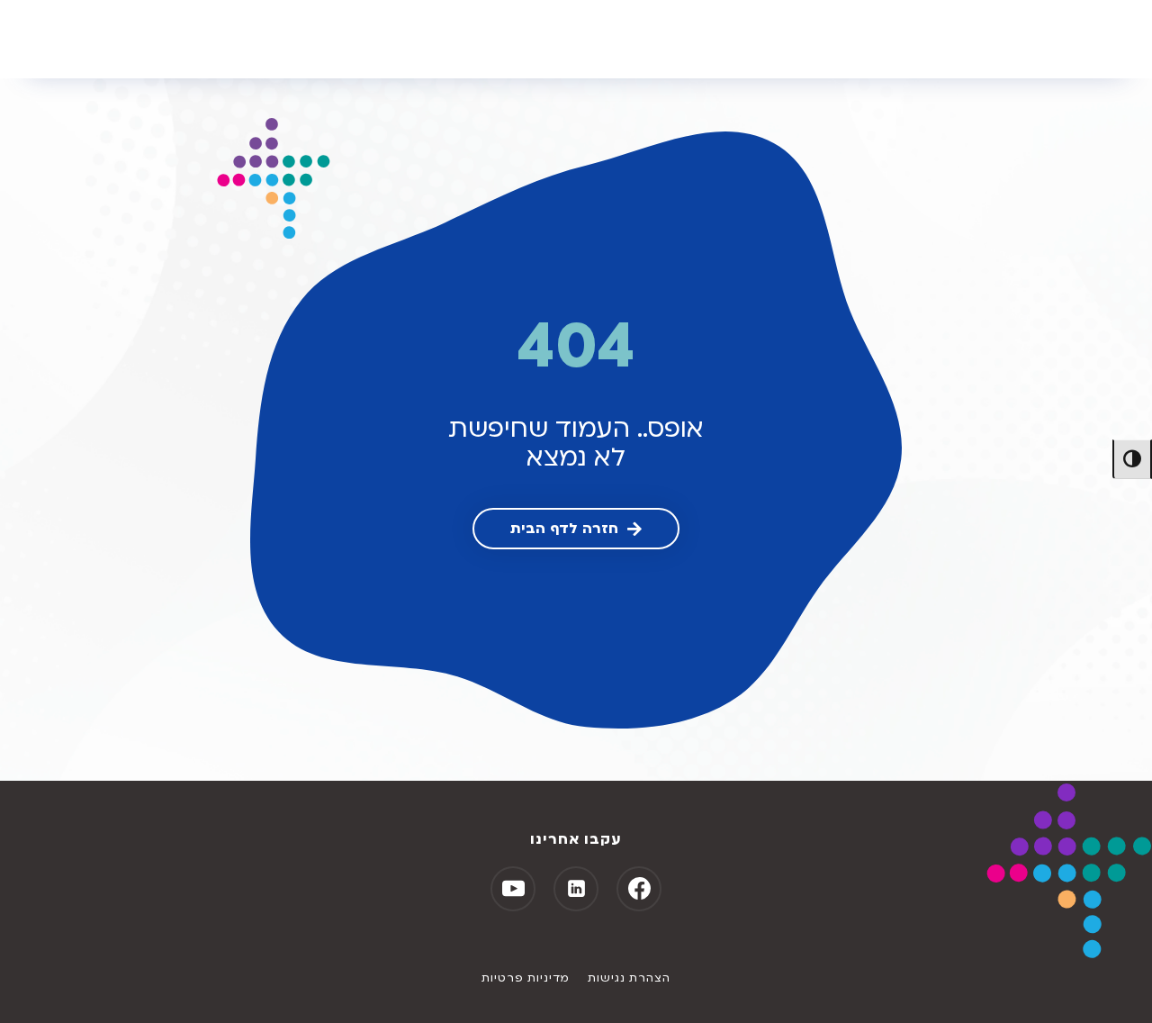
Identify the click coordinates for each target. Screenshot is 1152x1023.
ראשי (161, 39)
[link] (576, 528)
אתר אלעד (66, 39)
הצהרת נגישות (629, 978)
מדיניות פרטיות (526, 978)
